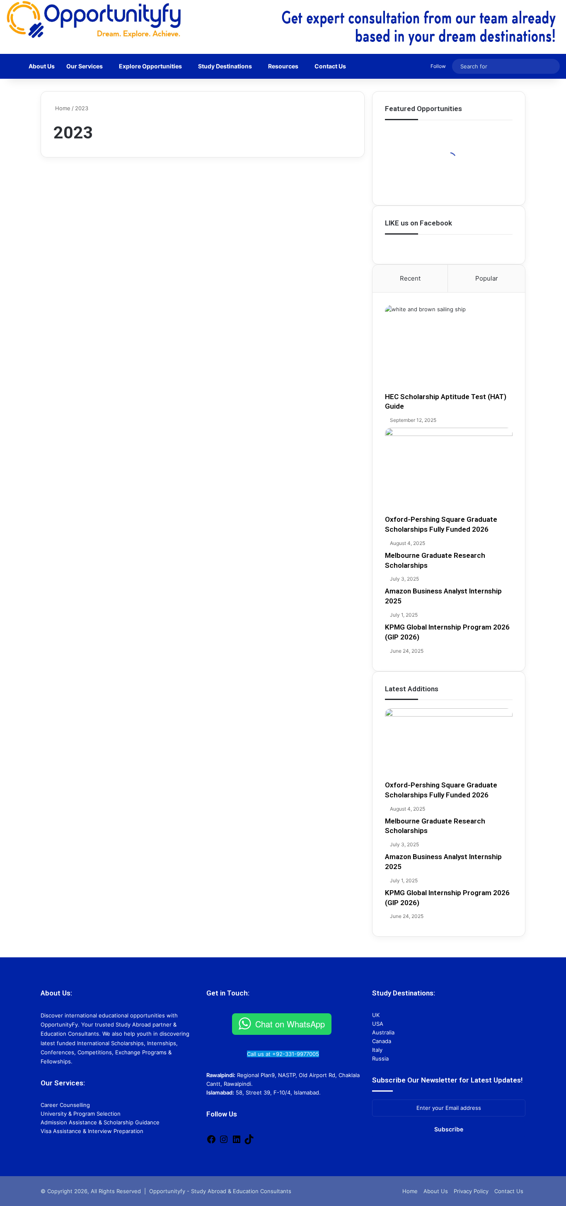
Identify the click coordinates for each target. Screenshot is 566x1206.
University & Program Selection (81, 1113)
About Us (42, 66)
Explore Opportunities (150, 66)
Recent (410, 278)
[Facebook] (211, 1142)
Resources (283, 66)
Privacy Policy (471, 1191)
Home (61, 108)
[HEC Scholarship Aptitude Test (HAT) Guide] (449, 348)
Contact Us (330, 66)
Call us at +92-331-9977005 (283, 1054)
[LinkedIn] (237, 1142)
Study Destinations (225, 66)
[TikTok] (249, 1142)
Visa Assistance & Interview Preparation (92, 1131)
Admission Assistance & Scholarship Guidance (100, 1122)
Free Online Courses (84, 188)
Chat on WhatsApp (290, 1024)
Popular (486, 278)
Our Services (84, 66)
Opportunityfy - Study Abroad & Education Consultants (220, 1191)
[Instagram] (224, 1142)
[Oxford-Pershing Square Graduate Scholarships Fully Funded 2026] (449, 471)
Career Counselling (65, 1105)
